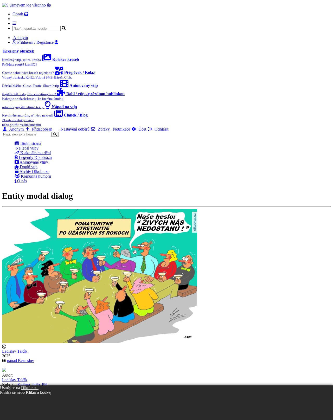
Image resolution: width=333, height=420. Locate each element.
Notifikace (120, 129)
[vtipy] (4, 370)
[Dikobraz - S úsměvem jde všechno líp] (26, 5)
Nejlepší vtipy (27, 148)
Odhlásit (160, 129)
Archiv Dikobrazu (34, 171)
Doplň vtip (28, 167)
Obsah (18, 14)
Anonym (16, 129)
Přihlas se (8, 392)
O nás (21, 181)
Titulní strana (30, 143)
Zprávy (103, 129)
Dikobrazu (30, 387)
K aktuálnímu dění (35, 153)
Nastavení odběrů (74, 129)
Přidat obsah (41, 129)
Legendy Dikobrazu (35, 157)
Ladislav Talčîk (14, 351)
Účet (141, 129)
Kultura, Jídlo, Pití (32, 384)
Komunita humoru (35, 176)
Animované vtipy (33, 162)
